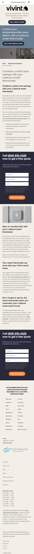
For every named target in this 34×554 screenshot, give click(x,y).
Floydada (20, 416)
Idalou (19, 409)
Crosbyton (21, 402)
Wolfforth (8, 419)
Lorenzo (20, 399)
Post (19, 419)
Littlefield (20, 422)
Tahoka (20, 412)
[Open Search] (29, 2)
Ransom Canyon (22, 429)
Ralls (7, 406)
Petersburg (9, 429)
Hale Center (21, 406)
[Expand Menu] (17, 11)
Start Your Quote (17, 197)
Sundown (8, 402)
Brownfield (9, 426)
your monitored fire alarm (19, 277)
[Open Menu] (3, 2)
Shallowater (9, 412)
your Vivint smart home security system (14, 118)
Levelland (20, 426)
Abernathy (9, 416)
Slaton (7, 422)
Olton (7, 409)
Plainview (8, 399)
